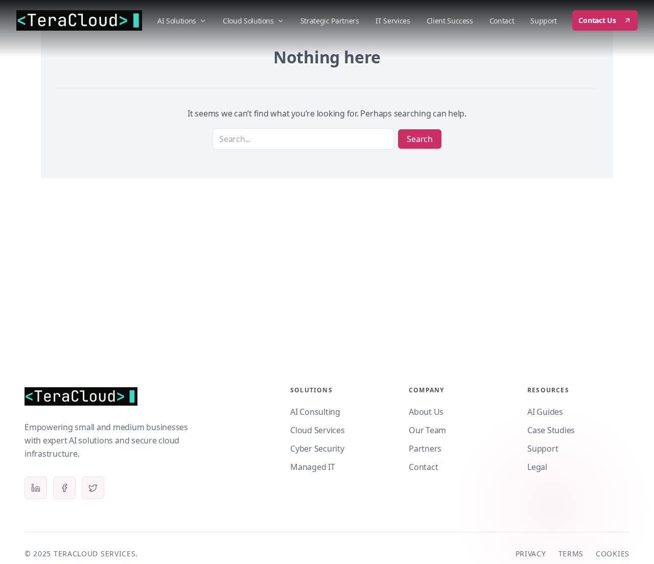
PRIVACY (531, 553)
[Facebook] (64, 488)
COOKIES (612, 553)
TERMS (571, 553)
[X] (93, 488)
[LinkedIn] (36, 488)
